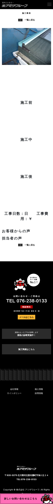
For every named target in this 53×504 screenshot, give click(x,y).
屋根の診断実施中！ (26, 333)
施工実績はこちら (26, 349)
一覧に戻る (30, 20)
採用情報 (39, 393)
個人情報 (39, 389)
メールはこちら (26, 317)
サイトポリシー (14, 393)
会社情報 (14, 389)
